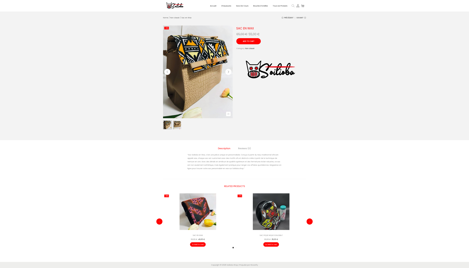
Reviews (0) (244, 148)
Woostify (254, 265)
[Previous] (167, 72)
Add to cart (248, 41)
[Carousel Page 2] (236, 247)
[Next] (228, 72)
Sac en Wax (198, 235)
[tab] (224, 148)
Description (224, 148)
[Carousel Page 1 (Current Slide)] (233, 247)
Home (165, 17)
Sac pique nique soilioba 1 (271, 235)
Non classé (174, 17)
